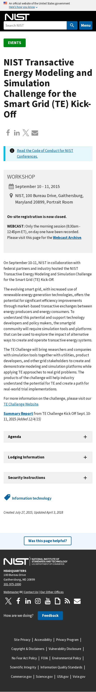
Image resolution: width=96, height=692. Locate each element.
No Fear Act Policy (24, 658)
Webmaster (11, 592)
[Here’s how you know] (48, 5)
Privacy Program (67, 640)
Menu (86, 25)
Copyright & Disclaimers (27, 649)
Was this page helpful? (47, 540)
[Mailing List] (77, 601)
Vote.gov (79, 676)
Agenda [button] (14, 436)
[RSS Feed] (67, 601)
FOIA (44, 658)
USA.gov (63, 676)
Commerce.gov (21, 676)
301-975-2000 (12, 584)
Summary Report (18, 413)
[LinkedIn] (28, 601)
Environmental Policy (66, 658)
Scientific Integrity (23, 667)
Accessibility (43, 640)
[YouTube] (48, 601)
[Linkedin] (17, 132)
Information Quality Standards (61, 667)
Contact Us (31, 592)
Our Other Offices (52, 592)
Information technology (31, 498)
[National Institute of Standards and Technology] (35, 561)
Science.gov (44, 676)
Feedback (50, 615)
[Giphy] (58, 601)
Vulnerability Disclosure (65, 649)
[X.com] (25, 132)
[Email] (34, 132)
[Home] (17, 17)
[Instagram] (38, 601)
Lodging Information (26, 457)
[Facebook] (8, 132)
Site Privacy (22, 640)
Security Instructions (26, 477)
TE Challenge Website (21, 404)
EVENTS (14, 42)
